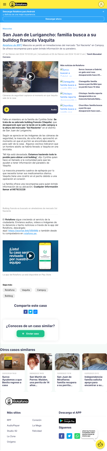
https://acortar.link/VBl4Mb (23, 230)
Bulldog (9, 295)
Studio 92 (12, 430)
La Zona (11, 436)
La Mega (36, 425)
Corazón (36, 420)
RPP (9, 420)
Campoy (41, 290)
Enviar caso (32, 333)
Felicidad (37, 430)
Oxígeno (11, 441)
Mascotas (7, 28)
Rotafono (10, 290)
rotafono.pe (30, 233)
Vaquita (26, 290)
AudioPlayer (13, 425)
